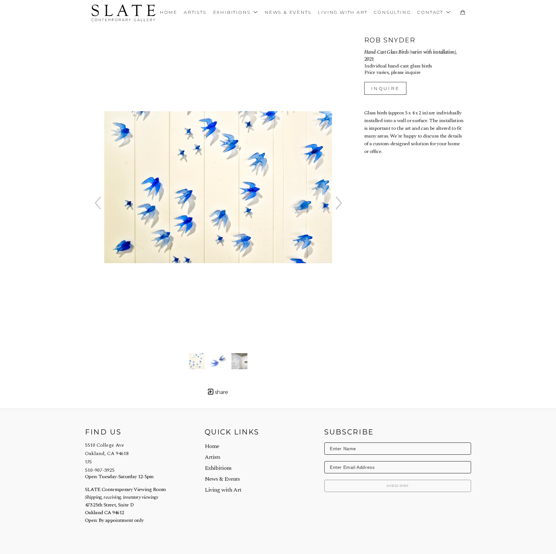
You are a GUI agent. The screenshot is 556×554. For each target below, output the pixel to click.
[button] (235, 12)
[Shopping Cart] (462, 12)
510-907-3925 (100, 470)
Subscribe (397, 486)
